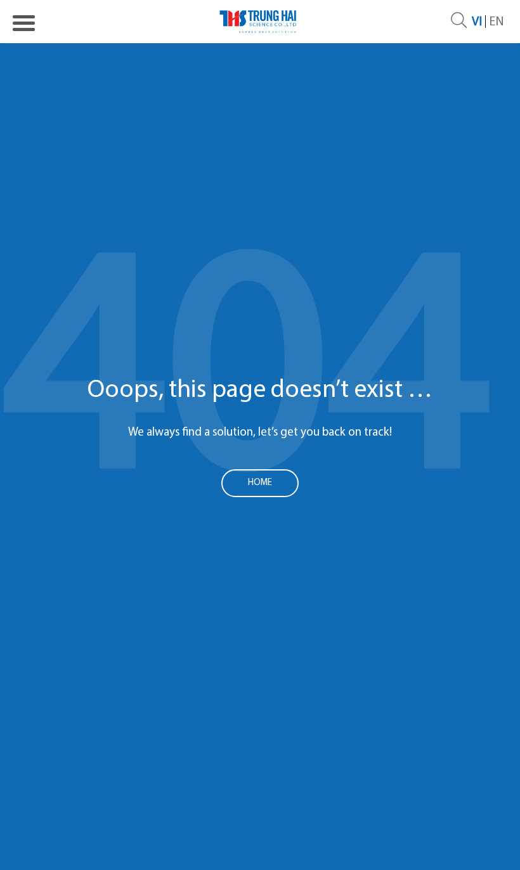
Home (260, 483)
